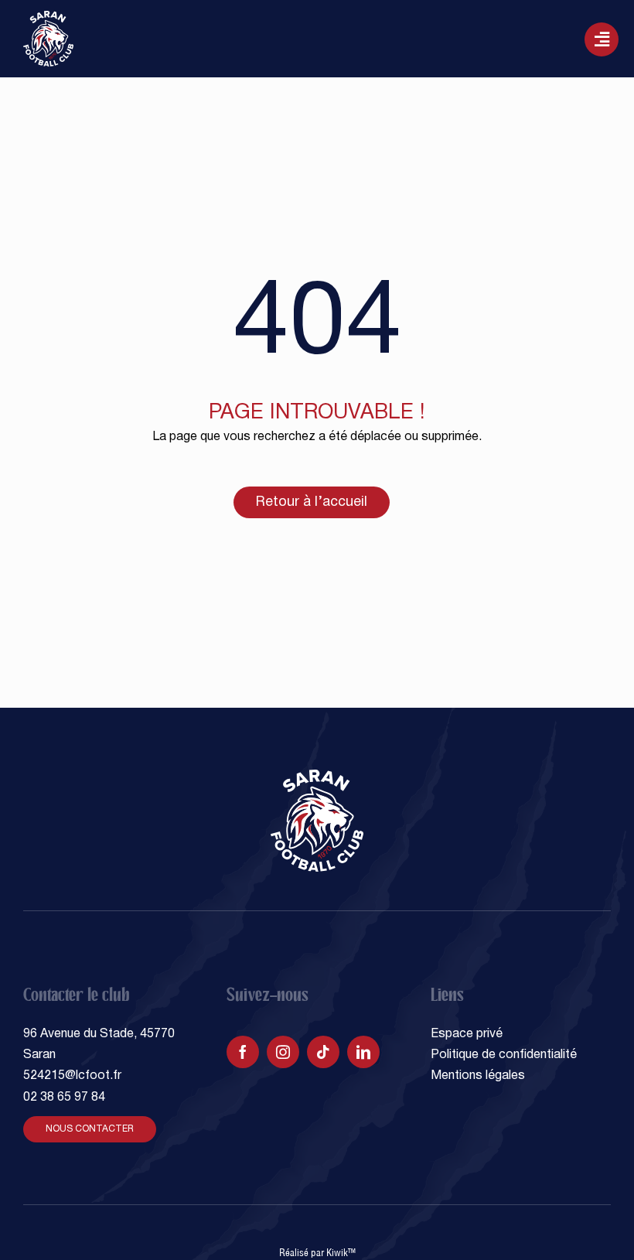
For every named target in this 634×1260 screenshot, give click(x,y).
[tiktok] (323, 1052)
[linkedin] (363, 1052)
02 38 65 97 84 (64, 1097)
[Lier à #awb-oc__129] (602, 39)
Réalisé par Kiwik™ (317, 1252)
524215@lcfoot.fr (72, 1075)
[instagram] (283, 1052)
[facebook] (243, 1052)
